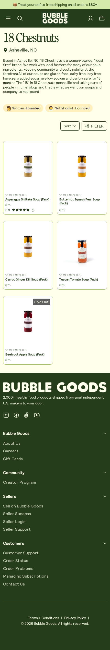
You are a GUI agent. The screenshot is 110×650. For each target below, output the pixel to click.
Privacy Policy (75, 618)
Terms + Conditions (43, 618)
